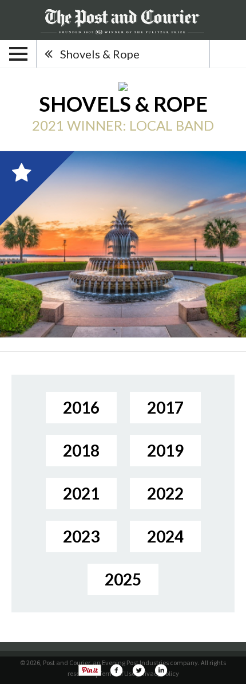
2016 (81, 407)
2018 (81, 450)
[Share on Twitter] (138, 670)
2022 (165, 493)
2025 (123, 579)
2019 (165, 450)
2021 (81, 493)
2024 (165, 536)
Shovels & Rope (100, 54)
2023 (81, 536)
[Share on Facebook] (116, 670)
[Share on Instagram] (160, 670)
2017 (165, 407)
